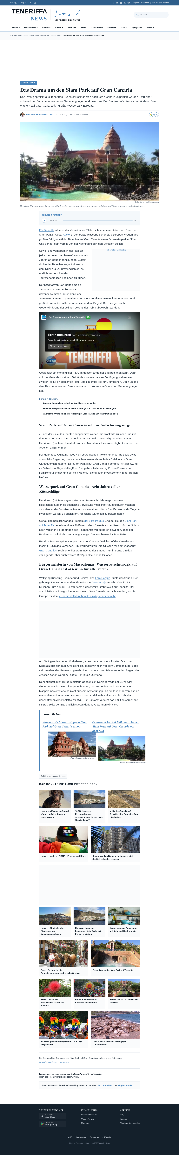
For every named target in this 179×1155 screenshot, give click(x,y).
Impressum (81, 1137)
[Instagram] (125, 3)
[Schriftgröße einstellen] (34, 2)
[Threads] (117, 3)
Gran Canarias (48, 550)
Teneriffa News (29, 36)
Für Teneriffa (46, 230)
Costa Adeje (98, 582)
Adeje (66, 234)
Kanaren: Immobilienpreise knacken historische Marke (69, 403)
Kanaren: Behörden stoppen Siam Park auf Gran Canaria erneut (66, 740)
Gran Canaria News (53, 36)
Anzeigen (111, 27)
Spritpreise (137, 27)
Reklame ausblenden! (116, 250)
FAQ (122, 1114)
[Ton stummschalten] (135, 220)
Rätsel (124, 27)
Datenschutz (95, 1137)
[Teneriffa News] (47, 14)
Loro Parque (102, 578)
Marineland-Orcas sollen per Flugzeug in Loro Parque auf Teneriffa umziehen (80, 414)
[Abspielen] (44, 220)
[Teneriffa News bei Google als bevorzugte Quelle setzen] (151, 114)
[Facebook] (113, 3)
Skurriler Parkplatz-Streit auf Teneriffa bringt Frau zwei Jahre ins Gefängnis (79, 408)
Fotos (83, 27)
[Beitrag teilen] (156, 114)
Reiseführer (30, 27)
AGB (70, 1137)
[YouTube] (129, 3)
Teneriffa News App (51, 1110)
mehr (149, 27)
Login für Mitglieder (141, 3)
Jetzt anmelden (104, 1085)
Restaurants (97, 27)
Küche (58, 27)
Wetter (45, 27)
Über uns (85, 1123)
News (15, 27)
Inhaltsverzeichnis (89, 1114)
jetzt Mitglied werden (160, 3)
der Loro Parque (94, 520)
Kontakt (123, 1119)
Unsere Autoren (88, 1119)
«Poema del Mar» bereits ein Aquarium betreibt (87, 596)
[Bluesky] (121, 3)
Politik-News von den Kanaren (53, 776)
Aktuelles (40, 36)
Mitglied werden (125, 1085)
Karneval (72, 27)
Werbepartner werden (130, 1123)
